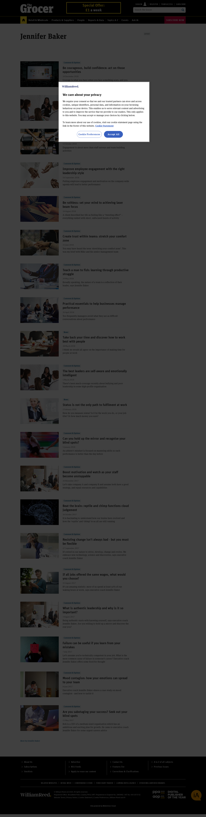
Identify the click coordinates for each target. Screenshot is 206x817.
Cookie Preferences (89, 134)
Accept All (113, 134)
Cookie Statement (104, 125)
